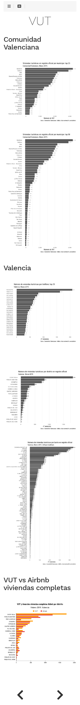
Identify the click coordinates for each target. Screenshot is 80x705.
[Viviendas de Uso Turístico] (20, 694)
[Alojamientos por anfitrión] (60, 694)
